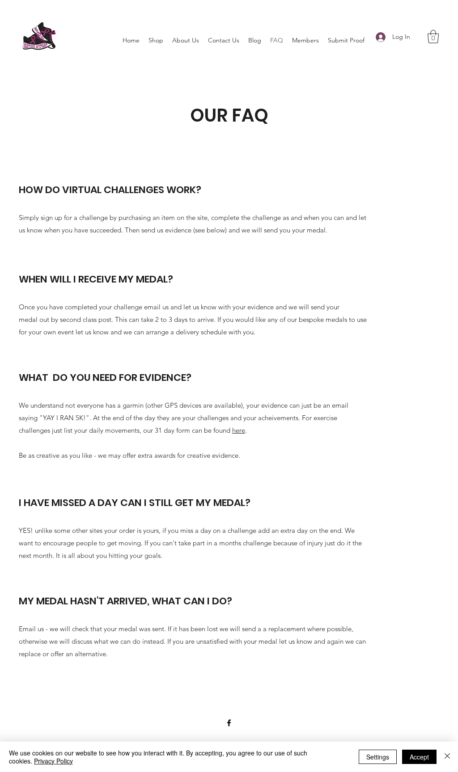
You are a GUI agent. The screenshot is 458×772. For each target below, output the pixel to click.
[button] (433, 36)
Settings (377, 756)
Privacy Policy (53, 760)
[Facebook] (229, 722)
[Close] (447, 757)
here (238, 430)
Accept (419, 756)
